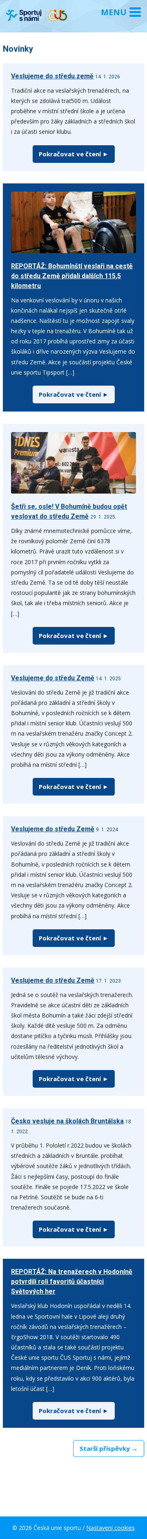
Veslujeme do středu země (52, 76)
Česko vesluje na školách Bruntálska (67, 1121)
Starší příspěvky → (109, 1448)
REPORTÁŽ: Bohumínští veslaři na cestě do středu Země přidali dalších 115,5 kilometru (72, 276)
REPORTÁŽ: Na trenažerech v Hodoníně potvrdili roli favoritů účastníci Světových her (71, 1281)
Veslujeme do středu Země (52, 678)
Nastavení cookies (110, 1528)
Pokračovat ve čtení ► (74, 154)
